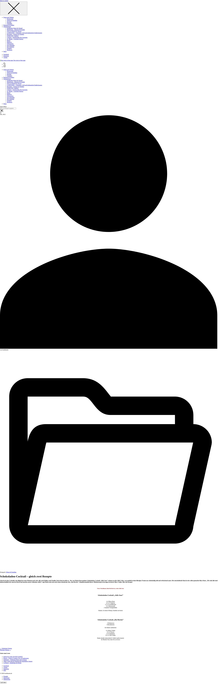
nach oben (3, 682)
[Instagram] (4, 66)
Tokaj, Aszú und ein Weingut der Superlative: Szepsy (17, 661)
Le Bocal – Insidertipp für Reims (12, 663)
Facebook (6, 54)
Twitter (5, 57)
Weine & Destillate (11, 572)
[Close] (13, 8)
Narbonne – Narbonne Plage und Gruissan (15, 660)
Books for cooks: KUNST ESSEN (13, 656)
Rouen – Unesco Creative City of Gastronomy (16, 658)
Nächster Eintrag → (5, 650)
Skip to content (4, 0)
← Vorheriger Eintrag (6, 648)
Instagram (6, 56)
